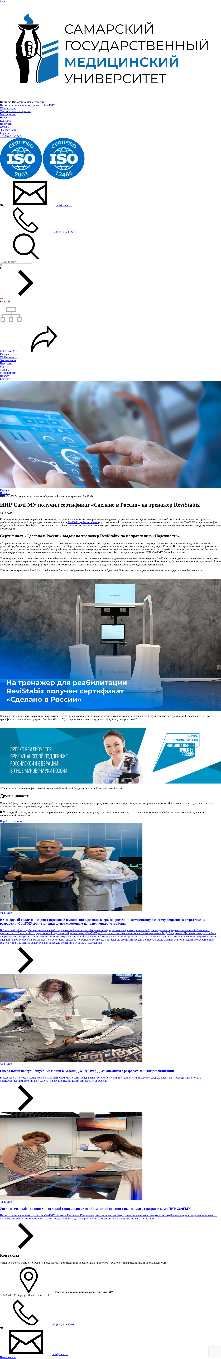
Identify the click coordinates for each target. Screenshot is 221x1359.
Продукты (6, 123)
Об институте (8, 108)
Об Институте (8, 357)
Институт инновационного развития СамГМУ (27, 105)
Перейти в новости (11, 821)
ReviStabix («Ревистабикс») (84, 522)
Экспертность (8, 129)
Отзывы (4, 126)
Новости (5, 117)
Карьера (4, 133)
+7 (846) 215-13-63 (11, 136)
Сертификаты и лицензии (15, 111)
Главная (4, 354)
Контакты (6, 120)
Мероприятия (8, 114)
